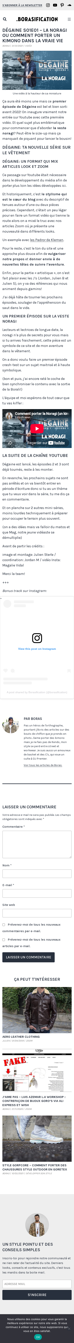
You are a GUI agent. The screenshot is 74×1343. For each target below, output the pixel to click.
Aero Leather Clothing (21, 1037)
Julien (6, 1040)
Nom (7, 865)
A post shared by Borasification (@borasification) (37, 692)
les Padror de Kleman (46, 240)
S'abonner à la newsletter (22, 5)
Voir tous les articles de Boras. (43, 765)
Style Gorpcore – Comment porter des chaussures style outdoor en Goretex (34, 1167)
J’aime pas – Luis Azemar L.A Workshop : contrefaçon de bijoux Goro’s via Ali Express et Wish (34, 1101)
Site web (8, 905)
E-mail (8, 885)
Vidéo (28, 45)
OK (38, 1337)
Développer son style (39, 1173)
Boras (5, 45)
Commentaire (13, 826)
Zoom (29, 1040)
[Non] (69, 1329)
